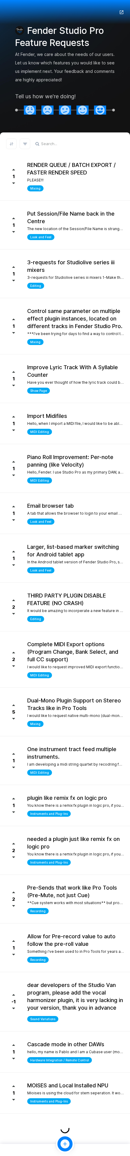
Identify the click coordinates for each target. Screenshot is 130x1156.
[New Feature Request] (65, 1144)
